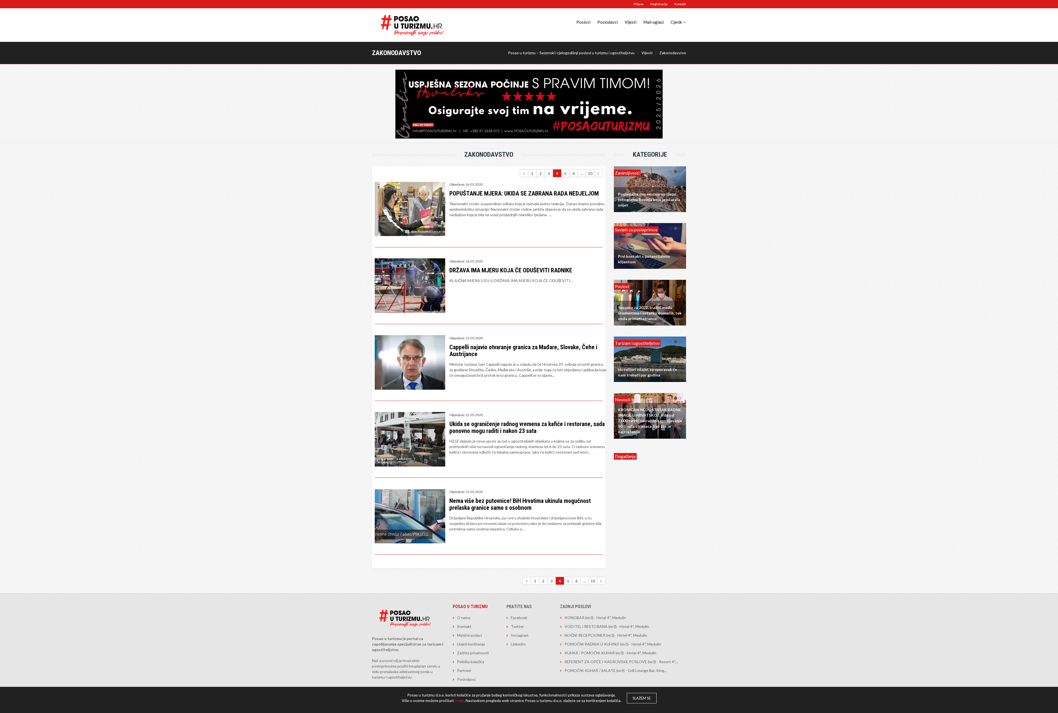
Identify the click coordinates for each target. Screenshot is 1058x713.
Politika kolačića (470, 661)
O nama (463, 617)
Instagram (519, 635)
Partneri (464, 670)
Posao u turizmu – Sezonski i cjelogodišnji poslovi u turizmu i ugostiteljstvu (571, 52)
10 (590, 173)
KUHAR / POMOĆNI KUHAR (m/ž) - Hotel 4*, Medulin (610, 652)
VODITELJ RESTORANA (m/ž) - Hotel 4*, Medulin (607, 626)
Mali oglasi (653, 22)
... (582, 173)
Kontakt (680, 4)
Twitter (517, 626)
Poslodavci (607, 22)
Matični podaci (469, 635)
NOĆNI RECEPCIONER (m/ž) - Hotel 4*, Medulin (606, 635)
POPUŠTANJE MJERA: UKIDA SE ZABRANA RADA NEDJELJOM (524, 193)
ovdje (459, 700)
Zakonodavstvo (672, 52)
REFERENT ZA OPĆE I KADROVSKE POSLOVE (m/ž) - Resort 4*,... (622, 661)
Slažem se (642, 698)
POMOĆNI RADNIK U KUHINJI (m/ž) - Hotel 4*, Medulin (613, 644)
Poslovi (583, 22)
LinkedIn (518, 644)
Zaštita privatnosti (473, 652)
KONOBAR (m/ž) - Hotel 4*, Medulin (595, 617)
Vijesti (630, 22)
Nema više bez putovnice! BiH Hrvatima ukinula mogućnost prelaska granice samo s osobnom (520, 504)
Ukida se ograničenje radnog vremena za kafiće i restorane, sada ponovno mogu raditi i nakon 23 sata (527, 427)
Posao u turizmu (470, 606)
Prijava (639, 4)
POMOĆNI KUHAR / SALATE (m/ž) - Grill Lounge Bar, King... (616, 670)
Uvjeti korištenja (471, 644)
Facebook (519, 617)
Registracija (659, 4)
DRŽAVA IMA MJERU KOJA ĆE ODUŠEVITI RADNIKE (510, 270)
